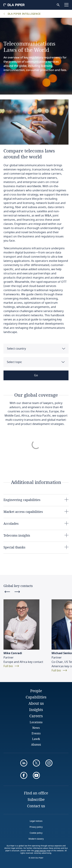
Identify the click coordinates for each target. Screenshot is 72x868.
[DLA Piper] (13, 5)
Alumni (36, 744)
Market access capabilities (23, 512)
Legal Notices (40, 851)
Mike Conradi (12, 653)
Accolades (11, 523)
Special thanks (14, 547)
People (36, 690)
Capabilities (36, 697)
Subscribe (36, 799)
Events (36, 733)
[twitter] (36, 763)
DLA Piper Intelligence (24, 13)
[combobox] (36, 349)
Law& (36, 739)
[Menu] (66, 4)
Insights (36, 709)
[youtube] (36, 775)
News (36, 727)
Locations (36, 722)
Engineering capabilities (21, 500)
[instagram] (48, 763)
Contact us (36, 805)
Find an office (36, 793)
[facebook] (23, 775)
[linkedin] (23, 763)
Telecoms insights (16, 535)
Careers (36, 715)
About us (36, 703)
